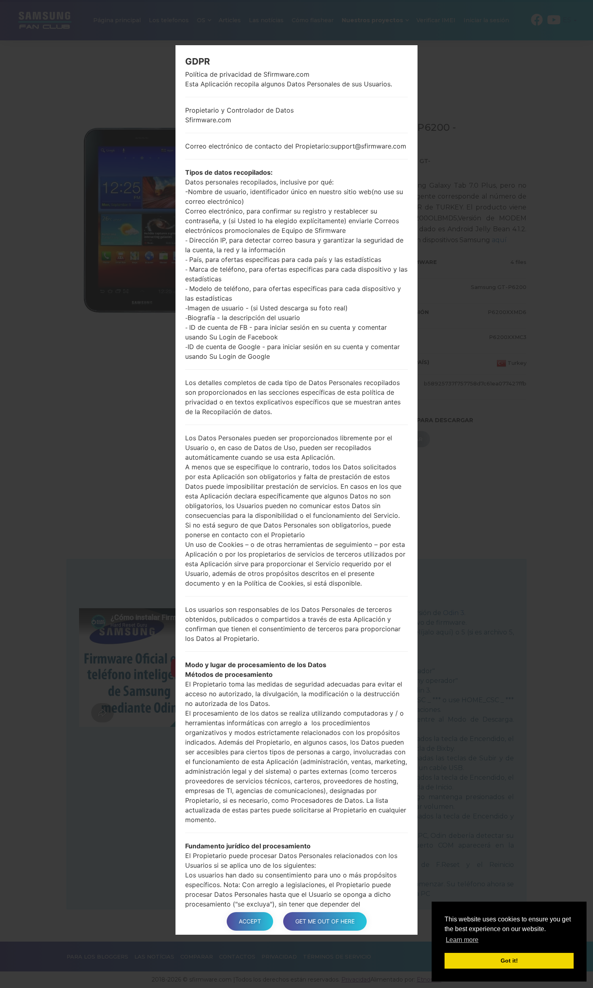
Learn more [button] (462, 939)
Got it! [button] (509, 960)
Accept (250, 921)
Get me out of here (325, 921)
